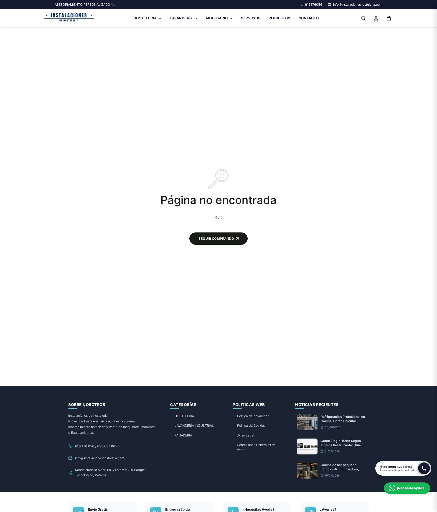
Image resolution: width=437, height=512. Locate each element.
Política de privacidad (253, 416)
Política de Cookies (251, 425)
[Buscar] (363, 18)
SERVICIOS (250, 18)
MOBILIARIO (217, 18)
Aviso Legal (245, 435)
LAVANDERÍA (181, 18)
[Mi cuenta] (376, 18)
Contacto (309, 18)
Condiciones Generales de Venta (256, 447)
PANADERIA (183, 435)
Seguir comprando (216, 238)
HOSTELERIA (145, 18)
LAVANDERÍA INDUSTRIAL (194, 425)
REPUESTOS (279, 18)
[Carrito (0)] (388, 18)
